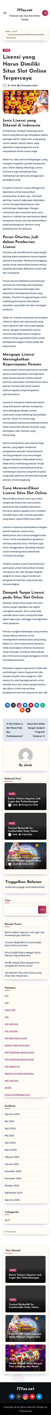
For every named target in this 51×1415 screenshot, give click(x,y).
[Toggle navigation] (5, 13)
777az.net (24, 10)
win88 (8, 1087)
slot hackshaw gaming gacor (19, 1052)
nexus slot (10, 1010)
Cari (8, 900)
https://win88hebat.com (17, 1095)
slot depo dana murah (16, 1038)
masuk (21, 887)
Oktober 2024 (12, 1185)
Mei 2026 (9, 1121)
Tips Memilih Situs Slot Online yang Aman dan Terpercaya (23, 974)
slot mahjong (11, 1024)
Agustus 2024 (12, 1200)
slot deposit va (12, 1066)
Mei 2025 (9, 1135)
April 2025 (10, 1143)
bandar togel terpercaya (17, 1045)
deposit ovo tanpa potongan (19, 1073)
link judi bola (11, 1031)
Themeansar (25, 1411)
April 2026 (10, 1128)
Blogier (40, 1407)
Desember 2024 (13, 1171)
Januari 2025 (12, 1164)
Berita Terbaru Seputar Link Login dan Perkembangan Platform (24, 802)
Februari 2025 (12, 1157)
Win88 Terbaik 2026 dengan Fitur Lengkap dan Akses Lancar (22, 964)
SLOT (6, 50)
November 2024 (13, 1178)
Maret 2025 (11, 1150)
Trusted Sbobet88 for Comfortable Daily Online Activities (23, 831)
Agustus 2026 (12, 1114)
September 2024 (13, 1193)
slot (33, 498)
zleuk (13, 85)
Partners (11, 1231)
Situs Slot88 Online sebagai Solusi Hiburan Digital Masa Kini (24, 861)
